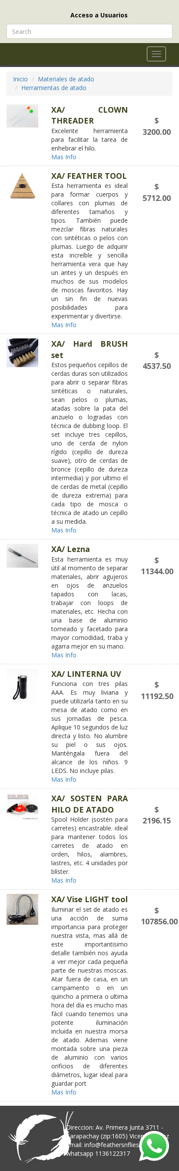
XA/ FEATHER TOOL (89, 176)
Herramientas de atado (53, 88)
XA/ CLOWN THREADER (89, 115)
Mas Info (64, 157)
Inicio (20, 79)
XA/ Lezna (70, 549)
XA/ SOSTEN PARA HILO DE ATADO (89, 803)
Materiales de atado (66, 79)
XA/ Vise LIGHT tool (89, 899)
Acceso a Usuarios (99, 15)
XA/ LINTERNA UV (86, 674)
